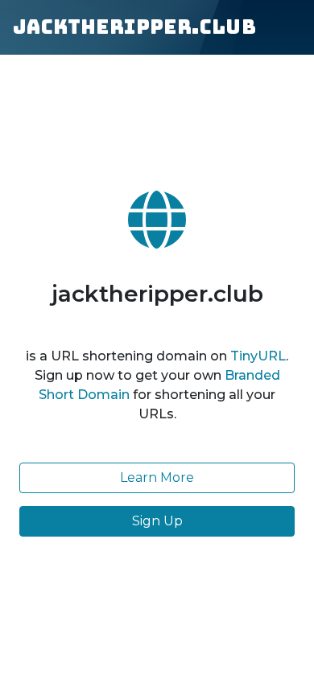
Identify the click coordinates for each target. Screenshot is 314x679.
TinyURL (258, 356)
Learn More (157, 477)
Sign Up (157, 521)
